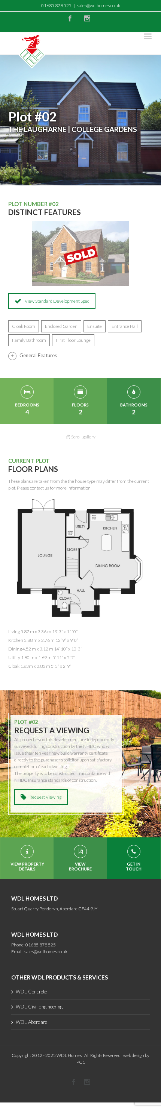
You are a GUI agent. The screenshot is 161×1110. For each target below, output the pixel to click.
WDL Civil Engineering (39, 1007)
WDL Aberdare (31, 1022)
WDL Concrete (31, 992)
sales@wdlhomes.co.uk (98, 5)
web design (133, 1055)
